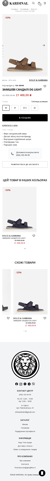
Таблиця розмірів (39, 101)
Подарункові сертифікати (25, 431)
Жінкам (25, 424)
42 (35, 108)
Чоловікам (24, 9)
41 (15, 108)
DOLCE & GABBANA (38, 80)
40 (6, 108)
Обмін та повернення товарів (25, 449)
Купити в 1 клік (10, 125)
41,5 (25, 108)
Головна (14, 9)
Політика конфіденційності (25, 467)
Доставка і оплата (25, 446)
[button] (44, 45)
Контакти (25, 464)
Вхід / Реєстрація (25, 442)
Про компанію (25, 461)
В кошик (25, 117)
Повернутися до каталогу (25, 164)
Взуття (34, 9)
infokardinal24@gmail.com (25, 412)
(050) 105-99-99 (25, 394)
